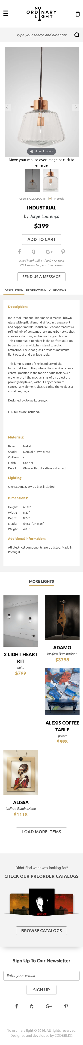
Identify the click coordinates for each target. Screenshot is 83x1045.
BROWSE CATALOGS (41, 930)
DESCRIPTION (14, 290)
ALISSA (21, 802)
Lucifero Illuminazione (62, 654)
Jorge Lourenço (44, 216)
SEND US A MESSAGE (41, 276)
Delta (20, 667)
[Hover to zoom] (42, 101)
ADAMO (62, 648)
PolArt (62, 736)
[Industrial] (32, 180)
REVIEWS (59, 290)
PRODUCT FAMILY (38, 290)
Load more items (41, 831)
